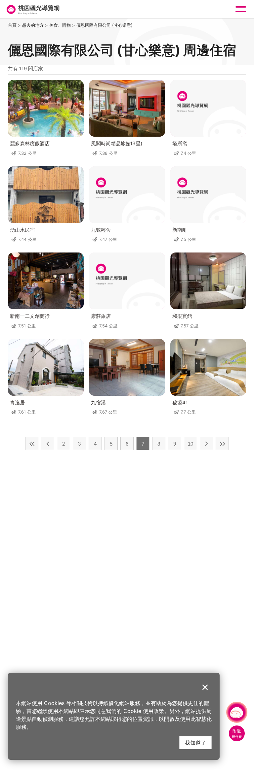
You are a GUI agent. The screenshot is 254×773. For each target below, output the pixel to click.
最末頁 (222, 443)
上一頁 (47, 443)
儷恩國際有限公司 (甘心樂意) (104, 25)
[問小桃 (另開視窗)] (236, 712)
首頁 (12, 25)
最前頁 (31, 443)
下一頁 (206, 443)
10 (190, 444)
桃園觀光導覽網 (32, 9)
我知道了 (195, 742)
